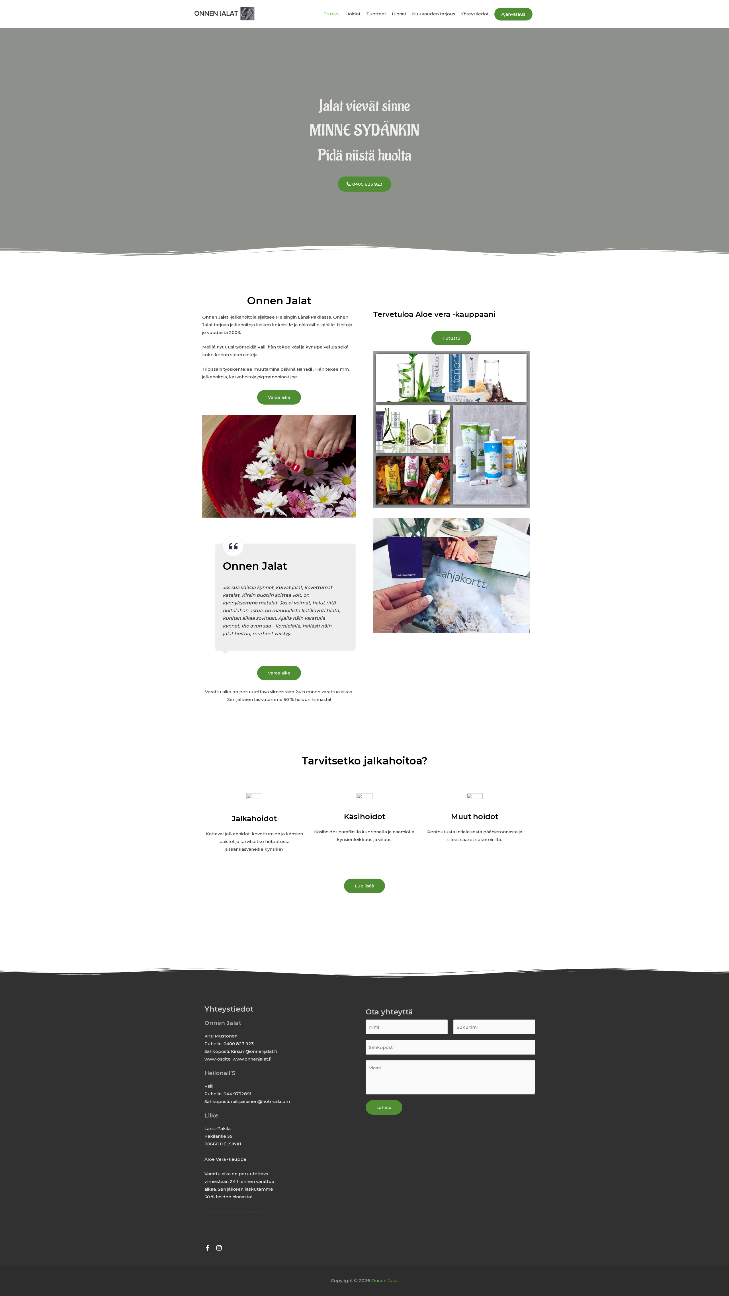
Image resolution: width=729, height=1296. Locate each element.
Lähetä (384, 1107)
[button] (513, 14)
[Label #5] (219, 1248)
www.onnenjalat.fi (252, 1059)
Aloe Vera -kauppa (225, 1159)
